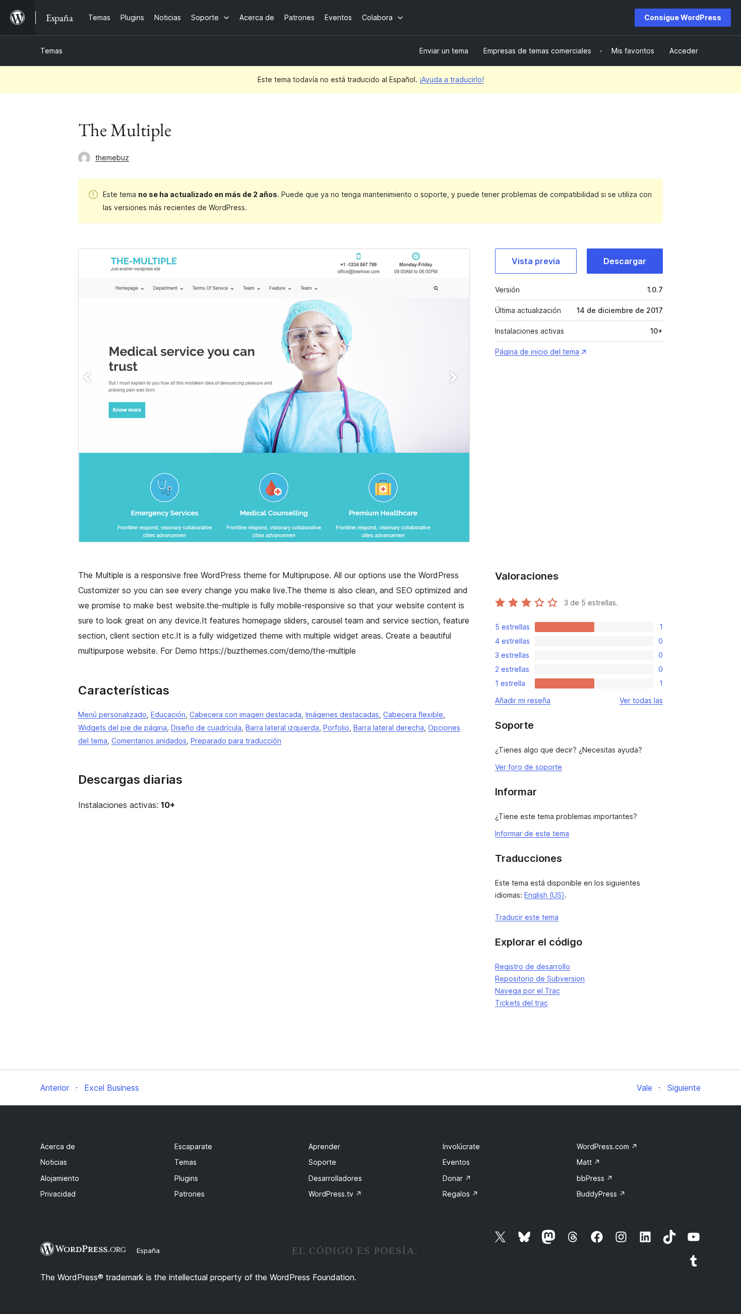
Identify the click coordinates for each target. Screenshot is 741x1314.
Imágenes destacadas (342, 714)
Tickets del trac (521, 1002)
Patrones (189, 1194)
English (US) (544, 895)
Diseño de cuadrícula (206, 727)
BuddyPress (601, 1194)
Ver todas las (641, 700)
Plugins (186, 1178)
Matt (588, 1162)
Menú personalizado (112, 714)
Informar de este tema (532, 833)
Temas (51, 50)
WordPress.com (607, 1146)
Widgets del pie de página (122, 727)
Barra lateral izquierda (282, 727)
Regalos (460, 1194)
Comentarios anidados (149, 740)
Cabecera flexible (413, 714)
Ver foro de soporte (528, 767)
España (148, 1250)
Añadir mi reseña (522, 700)
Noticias (53, 1162)
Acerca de (57, 1146)
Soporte (322, 1162)
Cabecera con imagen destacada (245, 714)
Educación (168, 714)
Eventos (456, 1162)
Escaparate (193, 1146)
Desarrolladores (335, 1178)
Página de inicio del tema (537, 351)
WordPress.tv (335, 1194)
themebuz (112, 157)
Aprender (324, 1146)
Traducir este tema (527, 917)
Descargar (624, 261)
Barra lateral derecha (388, 727)
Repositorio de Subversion (540, 978)
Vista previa (536, 261)
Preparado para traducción (236, 740)
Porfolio (336, 727)
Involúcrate (461, 1146)
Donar (457, 1178)
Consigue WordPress (682, 17)
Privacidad (58, 1194)
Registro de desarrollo (532, 966)
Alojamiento (59, 1178)
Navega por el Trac (527, 990)
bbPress (595, 1178)
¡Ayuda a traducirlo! (451, 79)
